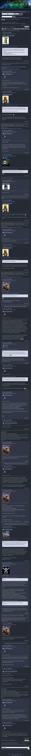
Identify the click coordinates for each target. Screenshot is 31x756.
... (8, 26)
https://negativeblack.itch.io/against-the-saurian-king (10, 68)
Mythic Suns (10, 128)
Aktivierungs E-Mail (5, 12)
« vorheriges (23, 25)
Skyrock (7, 566)
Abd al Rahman (11, 23)
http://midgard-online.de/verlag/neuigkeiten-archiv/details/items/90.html (15, 545)
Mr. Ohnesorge (9, 35)
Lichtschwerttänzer (10, 423)
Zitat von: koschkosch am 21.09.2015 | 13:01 (10, 540)
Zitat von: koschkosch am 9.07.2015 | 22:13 (10, 349)
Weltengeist (8, 94)
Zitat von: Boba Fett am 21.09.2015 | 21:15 (9, 577)
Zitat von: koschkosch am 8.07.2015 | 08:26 (10, 169)
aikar (5, 158)
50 (9, 26)
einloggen (11, 11)
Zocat (6, 346)
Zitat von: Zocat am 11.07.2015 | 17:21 (9, 376)
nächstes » (28, 25)
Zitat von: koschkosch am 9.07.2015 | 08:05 (10, 259)
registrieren (17, 11)
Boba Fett (7, 282)
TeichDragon (8, 529)
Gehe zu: (27, 746)
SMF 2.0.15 (10, 754)
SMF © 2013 (14, 754)
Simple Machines (20, 754)
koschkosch (8, 74)
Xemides (7, 183)
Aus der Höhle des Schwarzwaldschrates (8, 615)
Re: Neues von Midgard (7, 32)
